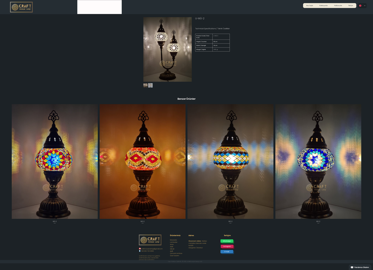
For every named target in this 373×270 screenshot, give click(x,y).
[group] (186, 164)
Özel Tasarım (174, 256)
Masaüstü (173, 240)
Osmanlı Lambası (176, 253)
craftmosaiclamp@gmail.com (152, 249)
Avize (172, 244)
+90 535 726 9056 (147, 251)
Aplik (171, 251)
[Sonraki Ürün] (364, 161)
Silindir (172, 249)
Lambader (173, 242)
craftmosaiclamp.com (194, 261)
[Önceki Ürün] (9, 161)
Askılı (171, 247)
